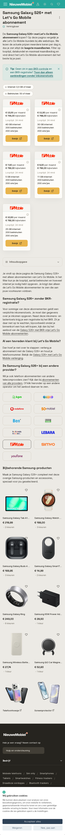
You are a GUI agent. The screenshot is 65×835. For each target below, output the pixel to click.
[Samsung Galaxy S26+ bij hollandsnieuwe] (17, 432)
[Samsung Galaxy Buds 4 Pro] (16, 548)
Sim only (30, 773)
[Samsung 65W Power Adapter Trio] (48, 596)
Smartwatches (22, 778)
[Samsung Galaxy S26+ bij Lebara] (48, 432)
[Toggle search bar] (51, 4)
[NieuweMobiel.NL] (20, 4)
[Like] (26, 490)
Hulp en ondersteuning (18, 750)
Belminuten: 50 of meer (19, 93)
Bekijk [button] (15, 138)
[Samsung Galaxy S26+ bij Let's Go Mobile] (17, 444)
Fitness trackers (43, 778)
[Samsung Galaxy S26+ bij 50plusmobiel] (48, 408)
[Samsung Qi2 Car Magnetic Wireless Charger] (48, 644)
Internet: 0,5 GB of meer (19, 87)
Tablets (6, 778)
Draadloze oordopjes (13, 783)
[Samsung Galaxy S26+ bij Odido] (48, 397)
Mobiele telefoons (12, 773)
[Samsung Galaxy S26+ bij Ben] (17, 420)
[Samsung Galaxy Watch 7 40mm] (48, 500)
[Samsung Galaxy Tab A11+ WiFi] (16, 500)
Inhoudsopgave (18, 261)
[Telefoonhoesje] (16, 692)
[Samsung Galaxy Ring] (16, 596)
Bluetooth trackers (39, 783)
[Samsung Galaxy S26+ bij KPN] (17, 397)
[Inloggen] (37, 4)
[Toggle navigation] (5, 4)
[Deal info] (27, 110)
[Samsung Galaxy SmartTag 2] (48, 548)
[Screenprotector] (48, 692)
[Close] (58, 68)
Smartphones (47, 773)
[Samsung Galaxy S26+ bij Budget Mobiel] (48, 420)
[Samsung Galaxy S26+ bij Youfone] (17, 456)
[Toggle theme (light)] (44, 4)
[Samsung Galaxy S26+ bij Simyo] (48, 444)
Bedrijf (6, 760)
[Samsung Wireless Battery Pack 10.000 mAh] (16, 644)
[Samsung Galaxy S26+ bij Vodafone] (17, 408)
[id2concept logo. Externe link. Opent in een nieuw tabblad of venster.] (4, 792)
